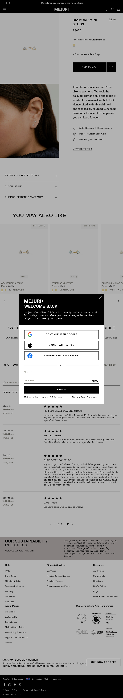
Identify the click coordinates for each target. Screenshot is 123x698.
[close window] (100, 298)
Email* (28, 372)
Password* (30, 381)
